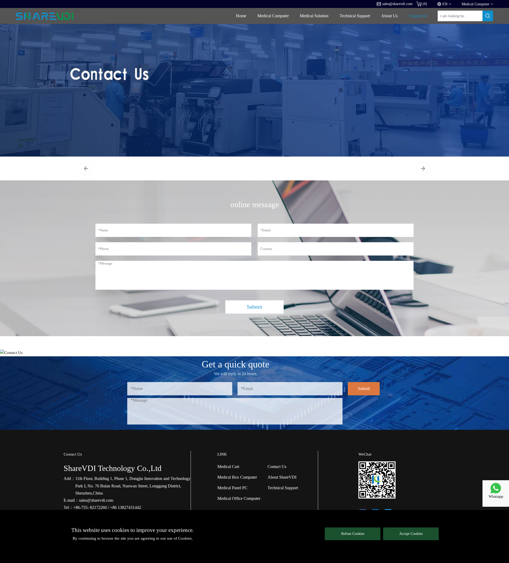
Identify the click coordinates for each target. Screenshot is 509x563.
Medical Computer (273, 16)
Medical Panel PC (232, 488)
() (425, 4)
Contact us (418, 16)
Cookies (185, 538)
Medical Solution (314, 16)
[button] (86, 168)
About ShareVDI (281, 477)
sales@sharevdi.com (397, 4)
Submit (254, 307)
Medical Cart (228, 466)
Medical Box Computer (237, 477)
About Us (389, 16)
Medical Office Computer (238, 498)
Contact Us (276, 466)
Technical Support (355, 16)
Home (241, 16)
